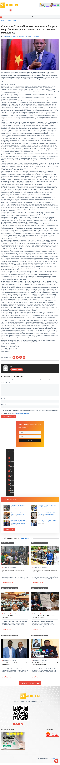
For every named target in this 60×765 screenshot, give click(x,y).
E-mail (3, 404)
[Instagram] (16, 724)
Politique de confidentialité (22, 413)
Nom (3, 398)
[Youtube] (22, 724)
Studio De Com (53, 758)
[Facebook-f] (14, 724)
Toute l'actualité (12, 20)
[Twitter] (19, 724)
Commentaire (5, 382)
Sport (3, 542)
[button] (13, 357)
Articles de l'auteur (16, 369)
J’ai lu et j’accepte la (16, 413)
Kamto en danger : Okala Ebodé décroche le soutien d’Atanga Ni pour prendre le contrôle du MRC (20, 522)
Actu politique (35, 542)
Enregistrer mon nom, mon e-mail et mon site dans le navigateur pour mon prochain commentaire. (30, 410)
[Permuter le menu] (32, 17)
